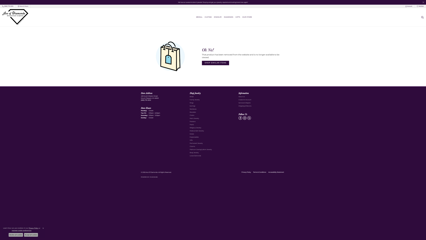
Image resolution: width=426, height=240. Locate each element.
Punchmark (154, 177)
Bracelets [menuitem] (193, 112)
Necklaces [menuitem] (193, 109)
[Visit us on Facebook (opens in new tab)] (240, 118)
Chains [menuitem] (192, 115)
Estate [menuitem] (192, 134)
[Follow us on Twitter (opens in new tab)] (249, 118)
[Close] (423, 2)
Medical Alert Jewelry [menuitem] (197, 131)
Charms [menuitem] (192, 146)
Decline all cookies (15, 235)
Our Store (247, 17)
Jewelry (218, 17)
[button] (408, 6)
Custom (208, 17)
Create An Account (245, 100)
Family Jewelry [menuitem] (195, 100)
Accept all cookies (31, 235)
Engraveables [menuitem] (194, 137)
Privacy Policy (246, 172)
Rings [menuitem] (191, 103)
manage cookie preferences (21, 230)
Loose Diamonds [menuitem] (195, 156)
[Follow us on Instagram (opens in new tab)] (245, 118)
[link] (8, 6)
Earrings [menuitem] (192, 106)
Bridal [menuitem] (192, 96)
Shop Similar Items (215, 63)
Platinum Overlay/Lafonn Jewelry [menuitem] (201, 149)
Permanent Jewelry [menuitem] (196, 143)
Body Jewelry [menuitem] (194, 152)
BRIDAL (199, 17)
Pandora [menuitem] (192, 121)
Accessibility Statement (276, 172)
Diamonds (228, 17)
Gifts (238, 17)
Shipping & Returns (245, 106)
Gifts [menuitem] (191, 140)
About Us (242, 96)
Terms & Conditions (259, 172)
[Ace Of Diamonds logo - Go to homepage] (15, 17)
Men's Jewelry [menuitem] (194, 118)
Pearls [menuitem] (192, 124)
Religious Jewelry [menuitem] (195, 128)
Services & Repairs (245, 103)
